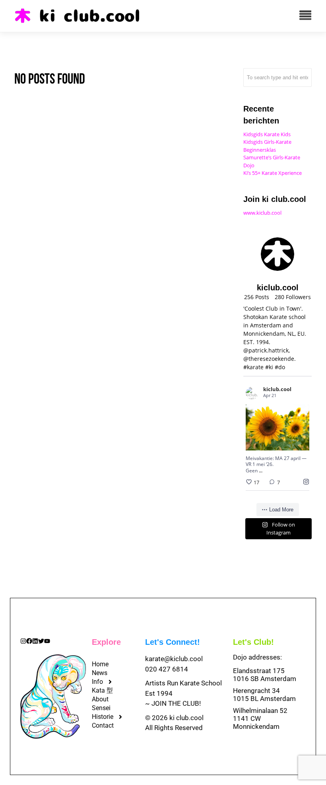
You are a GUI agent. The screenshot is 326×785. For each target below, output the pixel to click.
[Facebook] (29, 641)
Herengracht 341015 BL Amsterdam (264, 695)
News (99, 673)
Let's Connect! (172, 642)
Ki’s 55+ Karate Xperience (272, 172)
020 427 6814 (166, 669)
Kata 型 (102, 690)
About (100, 699)
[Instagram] (23, 641)
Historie (102, 716)
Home (100, 664)
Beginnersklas (259, 149)
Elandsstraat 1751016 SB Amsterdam (264, 675)
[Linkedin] (35, 641)
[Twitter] (41, 641)
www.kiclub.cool (262, 212)
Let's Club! (253, 642)
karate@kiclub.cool (174, 659)
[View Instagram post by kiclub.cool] (302, 442)
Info (97, 681)
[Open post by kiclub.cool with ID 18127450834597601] (277, 427)
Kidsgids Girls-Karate (267, 141)
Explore (106, 642)
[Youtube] (47, 641)
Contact (103, 725)
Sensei (101, 708)
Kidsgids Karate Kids (267, 134)
